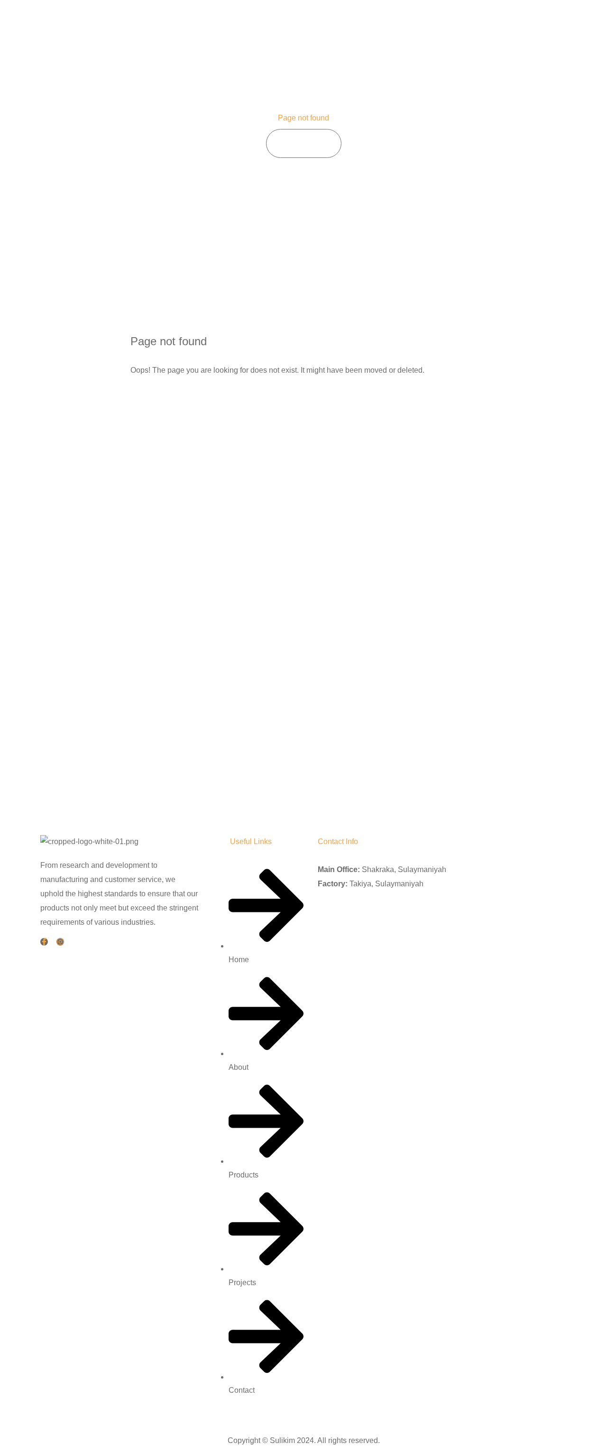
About (398, 23)
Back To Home (173, 400)
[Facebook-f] (44, 942)
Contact (536, 23)
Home (359, 23)
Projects (490, 23)
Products (442, 23)
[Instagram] (60, 942)
